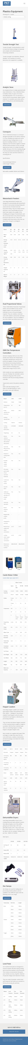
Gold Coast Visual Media (11, 1040)
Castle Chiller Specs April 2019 (10, 578)
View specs (7, 104)
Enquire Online (14, 1031)
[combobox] (14, 17)
